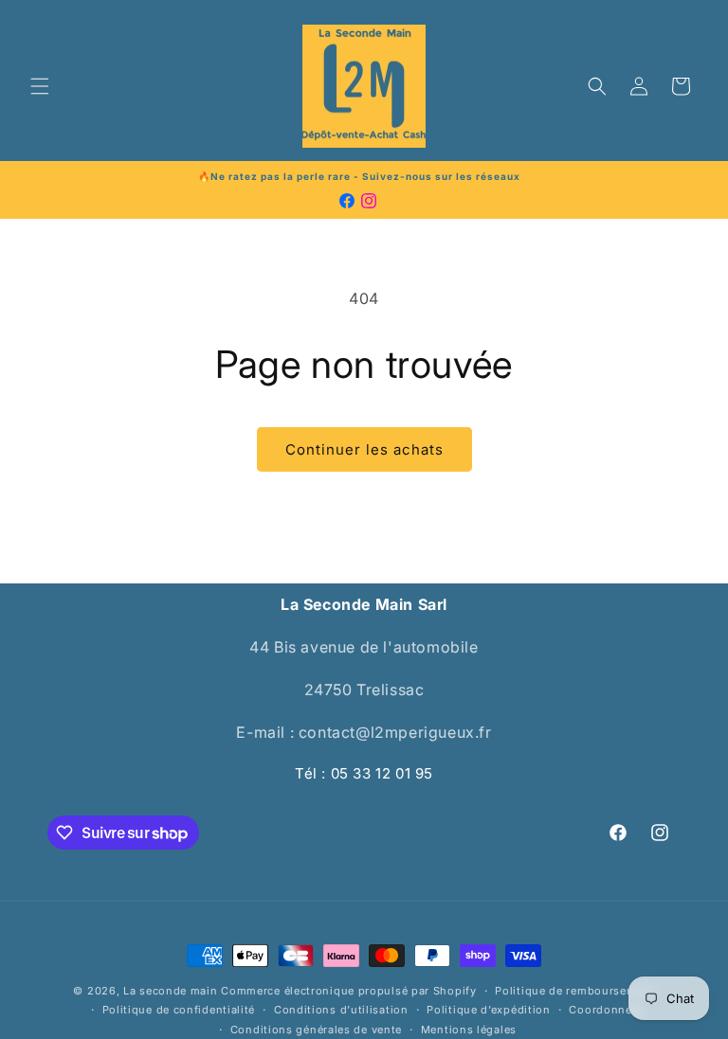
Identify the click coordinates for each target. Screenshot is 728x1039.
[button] (40, 86)
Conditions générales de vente (316, 1029)
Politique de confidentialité (179, 1009)
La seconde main (170, 990)
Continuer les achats (364, 449)
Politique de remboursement (574, 990)
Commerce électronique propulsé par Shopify (348, 990)
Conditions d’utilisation (341, 1009)
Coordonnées (607, 1009)
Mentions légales (469, 1029)
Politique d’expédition (488, 1009)
